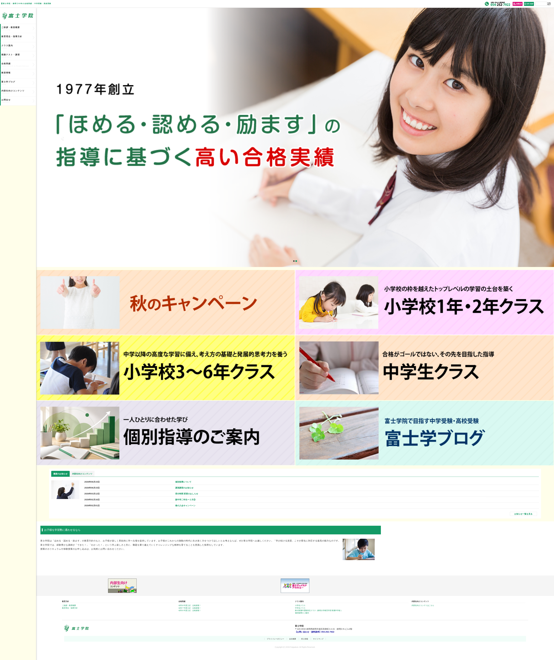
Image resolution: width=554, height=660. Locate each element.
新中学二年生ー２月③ (185, 499)
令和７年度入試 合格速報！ (189, 608)
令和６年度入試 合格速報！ (189, 610)
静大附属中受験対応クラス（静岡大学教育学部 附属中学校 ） (319, 610)
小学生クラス (300, 605)
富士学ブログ (8, 83)
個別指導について (183, 482)
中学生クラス (300, 608)
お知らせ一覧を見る (523, 514)
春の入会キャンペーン (185, 505)
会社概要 (292, 639)
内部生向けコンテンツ (82, 474)
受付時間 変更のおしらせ (186, 494)
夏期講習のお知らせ (184, 488)
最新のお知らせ (60, 474)
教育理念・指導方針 (11, 37)
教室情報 (6, 73)
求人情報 (304, 639)
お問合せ (6, 101)
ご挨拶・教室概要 (10, 28)
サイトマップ (318, 639)
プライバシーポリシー (275, 639)
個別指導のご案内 (302, 613)
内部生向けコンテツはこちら (423, 605)
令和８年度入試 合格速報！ (189, 605)
